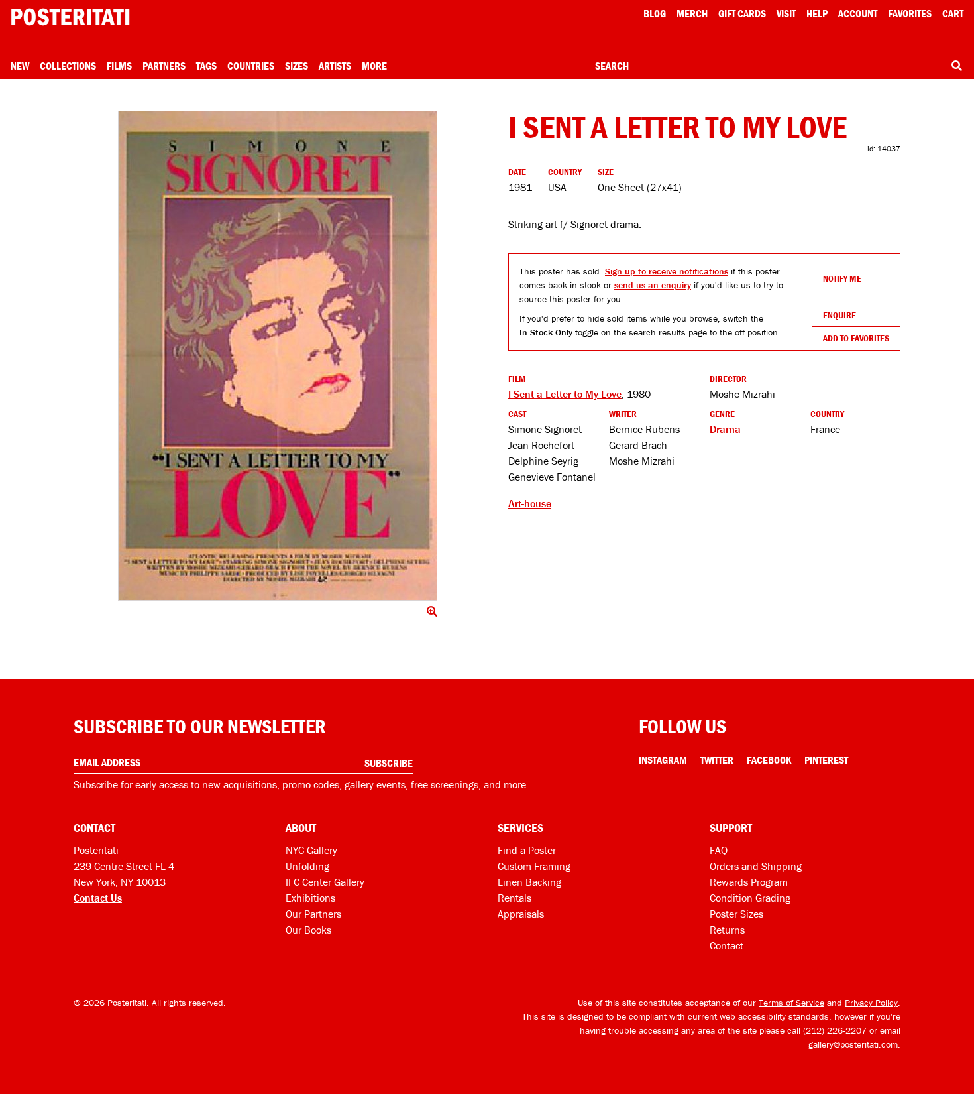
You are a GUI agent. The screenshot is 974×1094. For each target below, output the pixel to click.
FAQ (719, 850)
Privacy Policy (871, 1002)
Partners (164, 65)
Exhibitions (310, 897)
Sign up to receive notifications (666, 271)
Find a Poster (527, 850)
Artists (335, 65)
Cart (952, 13)
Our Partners (313, 913)
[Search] (956, 66)
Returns (727, 929)
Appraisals (521, 913)
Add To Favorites (856, 338)
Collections (68, 65)
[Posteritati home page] (70, 17)
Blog (654, 13)
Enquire (839, 315)
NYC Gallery (311, 850)
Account (857, 13)
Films (119, 65)
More (374, 65)
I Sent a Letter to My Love (565, 393)
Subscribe (388, 763)
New (20, 65)
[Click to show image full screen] (277, 356)
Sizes (296, 65)
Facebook (769, 759)
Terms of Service (791, 1002)
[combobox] (779, 66)
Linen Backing (529, 881)
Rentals (514, 897)
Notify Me (842, 278)
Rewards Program (749, 881)
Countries (250, 65)
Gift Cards (742, 13)
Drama (725, 429)
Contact (726, 945)
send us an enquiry (652, 285)
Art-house (529, 503)
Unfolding (307, 866)
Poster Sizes (736, 913)
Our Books (308, 929)
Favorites (910, 13)
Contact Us (98, 897)
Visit (786, 13)
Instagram (663, 759)
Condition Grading (750, 897)
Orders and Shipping (756, 866)
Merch (692, 13)
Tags (206, 65)
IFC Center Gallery (325, 881)
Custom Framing (534, 866)
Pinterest (826, 759)
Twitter (716, 759)
